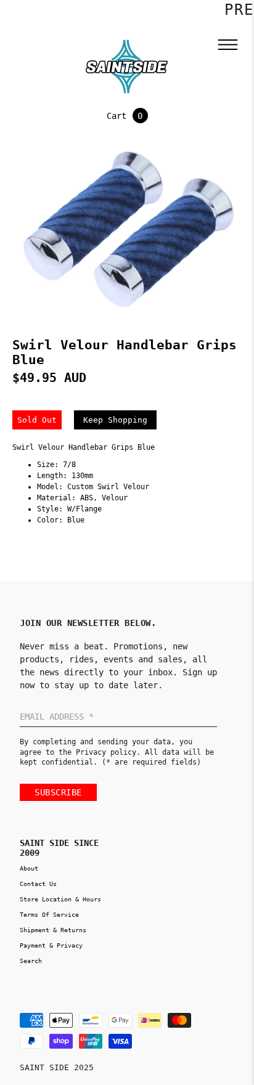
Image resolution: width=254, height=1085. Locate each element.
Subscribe (58, 792)
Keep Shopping (115, 420)
